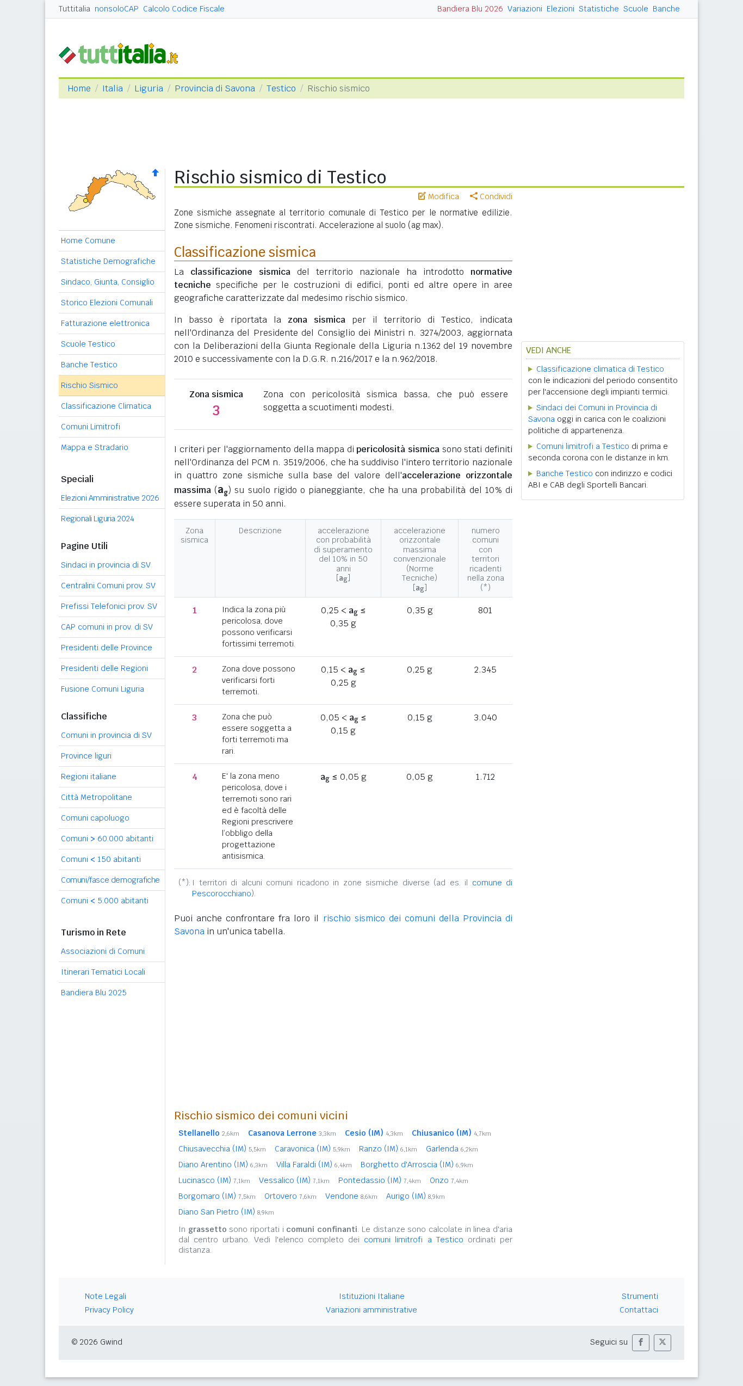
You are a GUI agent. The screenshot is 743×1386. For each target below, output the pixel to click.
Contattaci (639, 1310)
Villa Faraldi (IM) (314, 1164)
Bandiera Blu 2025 (94, 992)
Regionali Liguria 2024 (97, 518)
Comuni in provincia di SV (106, 735)
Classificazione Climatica (106, 406)
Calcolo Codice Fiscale (184, 9)
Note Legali (105, 1296)
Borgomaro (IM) (217, 1196)
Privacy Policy (109, 1310)
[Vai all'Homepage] (123, 52)
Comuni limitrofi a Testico (582, 446)
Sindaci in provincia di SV (106, 565)
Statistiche (599, 9)
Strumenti (640, 1296)
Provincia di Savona (215, 88)
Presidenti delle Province (106, 647)
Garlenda (452, 1149)
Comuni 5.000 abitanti (104, 900)
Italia (112, 88)
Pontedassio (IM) (379, 1180)
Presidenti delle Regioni (104, 668)
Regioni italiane (88, 776)
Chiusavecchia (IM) (222, 1149)
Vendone (351, 1196)
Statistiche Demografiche (108, 261)
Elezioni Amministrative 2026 (110, 498)
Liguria (148, 88)
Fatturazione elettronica (105, 323)
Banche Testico (89, 364)
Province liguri (86, 756)
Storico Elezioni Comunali (107, 302)
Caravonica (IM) (312, 1149)
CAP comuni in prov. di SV (107, 627)
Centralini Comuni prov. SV (108, 585)
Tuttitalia (74, 9)
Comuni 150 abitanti (101, 859)
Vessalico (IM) (294, 1180)
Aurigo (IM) (415, 1196)
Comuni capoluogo (95, 818)
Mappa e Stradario (94, 447)
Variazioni (524, 9)
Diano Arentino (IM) (223, 1164)
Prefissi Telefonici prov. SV (109, 606)
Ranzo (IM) (388, 1149)
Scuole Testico (88, 344)
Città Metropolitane (96, 797)
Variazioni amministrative (371, 1310)
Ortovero (290, 1196)
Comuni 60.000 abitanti (107, 838)
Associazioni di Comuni (103, 951)
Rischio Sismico (89, 385)
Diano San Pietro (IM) (226, 1212)
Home (79, 88)
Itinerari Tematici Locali (103, 972)
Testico (281, 88)
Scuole (635, 9)
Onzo (449, 1180)
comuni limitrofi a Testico (413, 1240)
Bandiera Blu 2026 (470, 9)
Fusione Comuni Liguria (102, 689)
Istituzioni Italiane (372, 1296)
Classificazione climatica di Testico (600, 369)
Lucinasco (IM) (214, 1180)
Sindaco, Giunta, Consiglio (107, 282)
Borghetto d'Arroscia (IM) (417, 1164)
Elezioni (560, 9)
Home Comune (88, 240)
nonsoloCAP (117, 9)
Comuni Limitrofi (90, 427)
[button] (640, 1342)
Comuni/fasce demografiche (110, 880)
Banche (666, 9)
